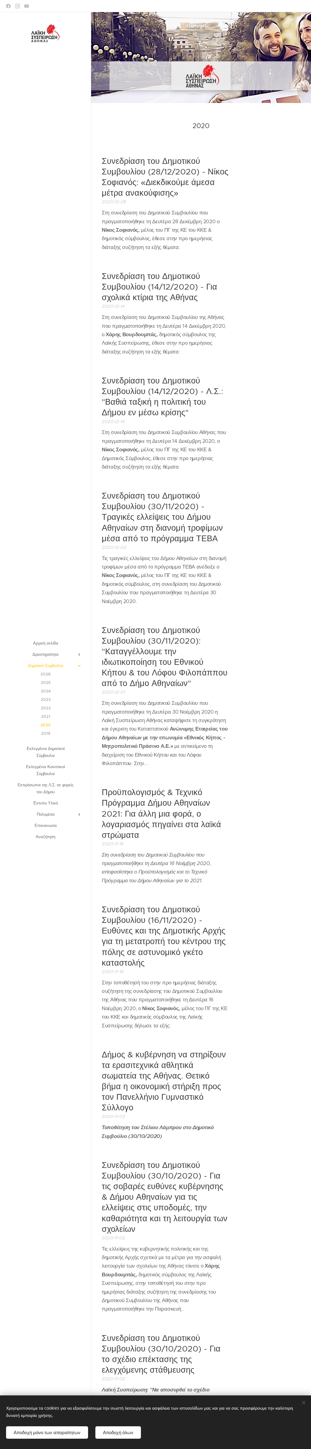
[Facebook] (8, 6)
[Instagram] (17, 6)
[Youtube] (26, 6)
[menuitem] (45, 643)
